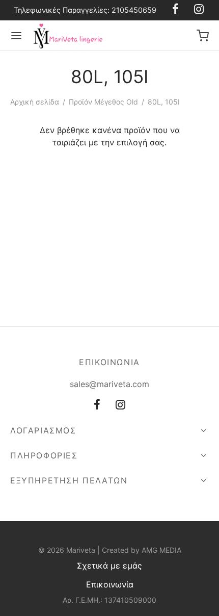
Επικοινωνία (109, 584)
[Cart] (203, 36)
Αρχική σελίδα (34, 101)
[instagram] (120, 405)
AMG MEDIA (161, 550)
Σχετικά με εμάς (109, 565)
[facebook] (97, 405)
